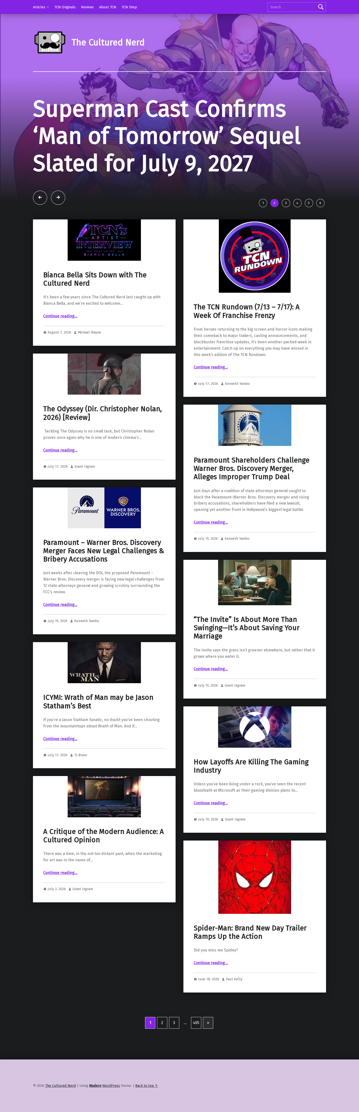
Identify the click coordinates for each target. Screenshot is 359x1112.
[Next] (58, 198)
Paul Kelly (234, 979)
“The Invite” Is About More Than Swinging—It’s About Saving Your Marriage (247, 628)
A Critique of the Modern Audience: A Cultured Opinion (103, 835)
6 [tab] (320, 203)
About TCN (107, 7)
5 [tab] (309, 203)
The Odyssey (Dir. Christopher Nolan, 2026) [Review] (102, 413)
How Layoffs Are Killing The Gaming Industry (251, 766)
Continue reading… (60, 316)
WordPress (111, 1085)
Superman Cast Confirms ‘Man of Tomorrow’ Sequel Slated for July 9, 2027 (167, 136)
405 (196, 1022)
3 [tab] (286, 203)
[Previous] (40, 198)
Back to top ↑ (146, 1085)
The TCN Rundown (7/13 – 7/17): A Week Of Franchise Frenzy (247, 311)
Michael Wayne (89, 332)
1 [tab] (263, 203)
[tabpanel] (179, 145)
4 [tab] (297, 203)
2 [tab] (274, 203)
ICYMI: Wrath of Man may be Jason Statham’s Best (98, 701)
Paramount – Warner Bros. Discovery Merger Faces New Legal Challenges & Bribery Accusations (103, 551)
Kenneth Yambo (237, 383)
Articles (39, 7)
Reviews (87, 7)
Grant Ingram (84, 466)
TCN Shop (129, 7)
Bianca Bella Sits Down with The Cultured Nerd (95, 279)
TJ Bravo (80, 755)
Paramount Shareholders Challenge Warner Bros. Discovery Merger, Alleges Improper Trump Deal (251, 468)
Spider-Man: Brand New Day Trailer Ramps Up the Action (250, 932)
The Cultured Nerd (60, 1085)
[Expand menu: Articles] (48, 7)
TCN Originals (65, 7)
